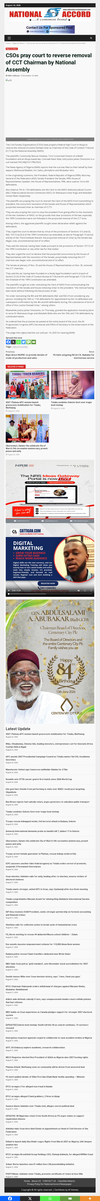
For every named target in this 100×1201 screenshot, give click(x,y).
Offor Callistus (14, 76)
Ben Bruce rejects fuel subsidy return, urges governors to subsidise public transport (47, 802)
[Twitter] (23, 342)
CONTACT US (49, 1181)
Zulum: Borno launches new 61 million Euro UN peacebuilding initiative (40, 1164)
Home (27, 1181)
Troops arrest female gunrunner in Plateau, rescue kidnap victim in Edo (41, 854)
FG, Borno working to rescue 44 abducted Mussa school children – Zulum (42, 934)
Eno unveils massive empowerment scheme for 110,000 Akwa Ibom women (43, 944)
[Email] (33, 342)
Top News (24, 439)
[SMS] (28, 342)
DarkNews (59, 1189)
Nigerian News (12, 49)
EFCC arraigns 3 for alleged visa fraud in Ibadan (29, 1086)
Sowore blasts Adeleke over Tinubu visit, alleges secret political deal (40, 1106)
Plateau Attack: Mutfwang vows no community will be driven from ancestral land (45, 1067)
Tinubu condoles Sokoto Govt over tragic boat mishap (72, 385)
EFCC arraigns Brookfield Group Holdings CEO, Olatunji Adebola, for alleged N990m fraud (49, 1154)
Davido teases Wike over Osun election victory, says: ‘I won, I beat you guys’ (43, 976)
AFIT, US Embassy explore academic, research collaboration (35, 1047)
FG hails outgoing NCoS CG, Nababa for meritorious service (73, 354)
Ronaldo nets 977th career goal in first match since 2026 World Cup (39, 779)
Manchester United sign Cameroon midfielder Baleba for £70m (37, 769)
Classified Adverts (66, 1181)
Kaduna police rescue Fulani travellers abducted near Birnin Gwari (38, 954)
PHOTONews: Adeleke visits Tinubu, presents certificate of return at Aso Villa (44, 1174)
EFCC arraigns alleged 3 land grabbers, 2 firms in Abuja (33, 1096)
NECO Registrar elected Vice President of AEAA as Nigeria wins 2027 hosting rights (47, 1057)
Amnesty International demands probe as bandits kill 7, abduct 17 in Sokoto (42, 831)
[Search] (91, 38)
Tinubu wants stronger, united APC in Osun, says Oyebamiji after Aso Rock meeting (47, 889)
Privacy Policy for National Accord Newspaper (49, 1184)
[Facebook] (8, 342)
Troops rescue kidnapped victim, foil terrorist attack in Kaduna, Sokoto (41, 821)
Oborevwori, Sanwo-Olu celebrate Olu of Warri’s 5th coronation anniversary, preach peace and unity (27, 428)
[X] (13, 342)
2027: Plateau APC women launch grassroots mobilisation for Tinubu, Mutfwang (27, 385)
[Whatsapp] (18, 342)
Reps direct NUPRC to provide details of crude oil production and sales (26, 354)
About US (36, 1181)
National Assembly (20, 347)
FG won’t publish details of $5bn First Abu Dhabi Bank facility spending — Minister (45, 1077)
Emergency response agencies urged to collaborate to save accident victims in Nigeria (49, 1038)
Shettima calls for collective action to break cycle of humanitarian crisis (41, 925)
